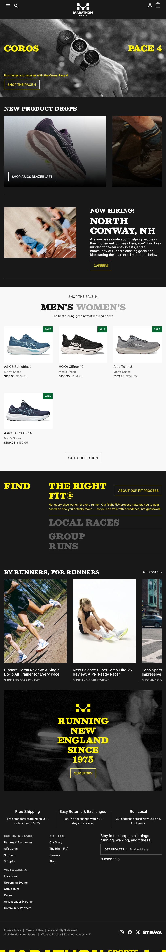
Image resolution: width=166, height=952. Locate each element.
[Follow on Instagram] (121, 932)
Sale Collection (83, 458)
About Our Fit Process (138, 491)
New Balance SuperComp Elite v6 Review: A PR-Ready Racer (102, 672)
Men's (56, 307)
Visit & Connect (16, 869)
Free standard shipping (22, 818)
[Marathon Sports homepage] (83, 9)
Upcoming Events (16, 882)
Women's (101, 307)
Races (8, 895)
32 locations (124, 818)
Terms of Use (34, 930)
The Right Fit (58, 848)
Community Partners (17, 908)
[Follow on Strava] (152, 932)
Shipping (10, 861)
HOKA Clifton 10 (71, 366)
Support (9, 855)
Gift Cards (11, 848)
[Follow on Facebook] (130, 932)
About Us (56, 836)
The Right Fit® (77, 490)
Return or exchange (76, 818)
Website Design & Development (61, 934)
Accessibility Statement (62, 930)
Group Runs (67, 541)
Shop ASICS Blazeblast (32, 177)
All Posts (150, 572)
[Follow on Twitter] (138, 932)
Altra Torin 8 (122, 366)
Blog (52, 861)
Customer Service (18, 836)
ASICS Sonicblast (17, 366)
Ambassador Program (18, 901)
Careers (101, 266)
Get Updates (114, 849)
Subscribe (108, 859)
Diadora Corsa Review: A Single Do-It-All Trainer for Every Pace (32, 672)
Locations (10, 876)
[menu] (12, 6)
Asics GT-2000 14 (18, 433)
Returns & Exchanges (18, 842)
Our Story (83, 773)
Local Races (84, 522)
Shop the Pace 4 (21, 85)
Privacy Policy (12, 930)
